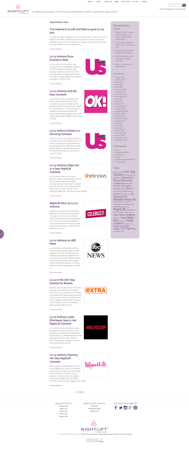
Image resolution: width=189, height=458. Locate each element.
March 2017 (120, 104)
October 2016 (120, 109)
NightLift (119, 209)
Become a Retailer (126, 434)
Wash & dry (63, 413)
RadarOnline (128, 212)
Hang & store (63, 416)
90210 (115, 172)
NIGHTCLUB (108, 1)
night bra (127, 207)
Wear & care (63, 411)
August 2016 (120, 114)
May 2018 (119, 85)
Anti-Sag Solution (124, 173)
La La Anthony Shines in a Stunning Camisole (65, 132)
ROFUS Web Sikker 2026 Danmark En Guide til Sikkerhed (124, 58)
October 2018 (120, 80)
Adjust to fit (63, 408)
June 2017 (119, 99)
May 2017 (119, 101)
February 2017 (121, 106)
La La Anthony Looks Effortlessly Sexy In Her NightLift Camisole (63, 320)
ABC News (120, 172)
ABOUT (90, 1)
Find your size (63, 406)
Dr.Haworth (94, 406)
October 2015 (120, 116)
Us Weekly (116, 231)
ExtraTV (115, 202)
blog (117, 150)
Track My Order (180, 9)
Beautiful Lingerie (122, 182)
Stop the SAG (121, 226)
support (117, 228)
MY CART (136, 1)
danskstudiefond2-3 (123, 152)
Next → (81, 392)
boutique (123, 188)
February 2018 (121, 89)
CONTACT (144, 1)
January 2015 (120, 135)
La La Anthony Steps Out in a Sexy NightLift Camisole (64, 169)
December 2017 (121, 94)
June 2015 (119, 126)
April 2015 (119, 128)
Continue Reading (56, 49)
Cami (125, 191)
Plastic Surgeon (118, 212)
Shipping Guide (102, 434)
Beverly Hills (127, 183)
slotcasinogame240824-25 (125, 159)
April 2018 (119, 87)
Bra (129, 188)
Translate (100, 441)
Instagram (127, 204)
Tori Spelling (128, 228)
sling (132, 224)
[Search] (184, 5)
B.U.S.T (119, 177)
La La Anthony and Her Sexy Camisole (63, 92)
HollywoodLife (127, 202)
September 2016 (122, 111)
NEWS (117, 1)
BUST (120, 191)
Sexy (115, 214)
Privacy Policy (85, 434)
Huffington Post (118, 204)
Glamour (121, 202)
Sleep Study (127, 224)
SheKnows (116, 218)
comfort (117, 193)
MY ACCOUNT (125, 1)
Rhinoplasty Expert (94, 408)
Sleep (123, 217)
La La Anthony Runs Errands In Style (62, 58)
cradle (122, 194)
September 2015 (122, 118)
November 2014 (121, 140)
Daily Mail (128, 194)
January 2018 (120, 92)
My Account (93, 434)
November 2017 (121, 97)
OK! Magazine (131, 210)
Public (118, 157)
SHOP (98, 1)
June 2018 (119, 82)
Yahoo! (122, 231)
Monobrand (120, 155)
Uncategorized (121, 162)
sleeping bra (122, 221)
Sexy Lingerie (127, 214)
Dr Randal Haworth (124, 198)
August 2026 (120, 77)
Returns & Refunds (114, 434)
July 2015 (119, 123)
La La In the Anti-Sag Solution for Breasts (62, 281)
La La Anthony (123, 205)
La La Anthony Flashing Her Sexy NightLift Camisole (64, 358)
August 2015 (120, 121)
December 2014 (121, 138)
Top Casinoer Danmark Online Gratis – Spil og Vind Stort (125, 45)
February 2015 (121, 133)
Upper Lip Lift (94, 411)
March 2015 (120, 130)
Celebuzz (130, 191)
